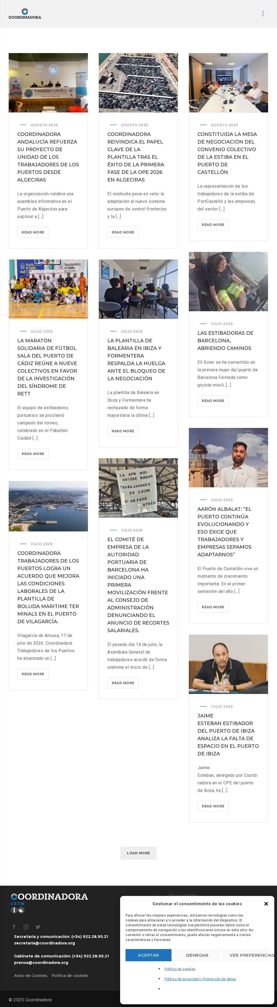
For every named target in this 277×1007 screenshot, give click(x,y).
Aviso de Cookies (30, 975)
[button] (266, 904)
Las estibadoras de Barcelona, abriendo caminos (225, 340)
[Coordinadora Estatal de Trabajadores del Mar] (25, 13)
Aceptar (148, 955)
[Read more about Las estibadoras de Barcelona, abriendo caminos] (228, 281)
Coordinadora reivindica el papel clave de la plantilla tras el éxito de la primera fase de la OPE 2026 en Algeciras (135, 157)
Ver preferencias (249, 955)
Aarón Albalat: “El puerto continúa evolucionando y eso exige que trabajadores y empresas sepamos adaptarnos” (224, 532)
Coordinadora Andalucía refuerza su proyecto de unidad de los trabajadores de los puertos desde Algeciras (48, 157)
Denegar (197, 955)
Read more (35, 234)
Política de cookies (180, 969)
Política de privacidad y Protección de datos (200, 979)
